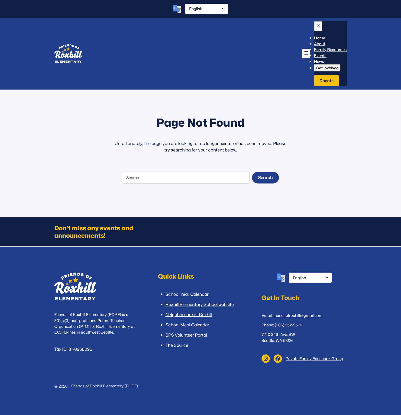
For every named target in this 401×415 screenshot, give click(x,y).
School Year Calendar (187, 294)
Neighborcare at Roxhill (188, 315)
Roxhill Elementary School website (199, 304)
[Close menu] (318, 26)
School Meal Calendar (187, 325)
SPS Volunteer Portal (186, 335)
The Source (176, 345)
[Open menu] (306, 53)
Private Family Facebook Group (314, 358)
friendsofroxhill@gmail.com (298, 315)
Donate (326, 80)
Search (265, 177)
